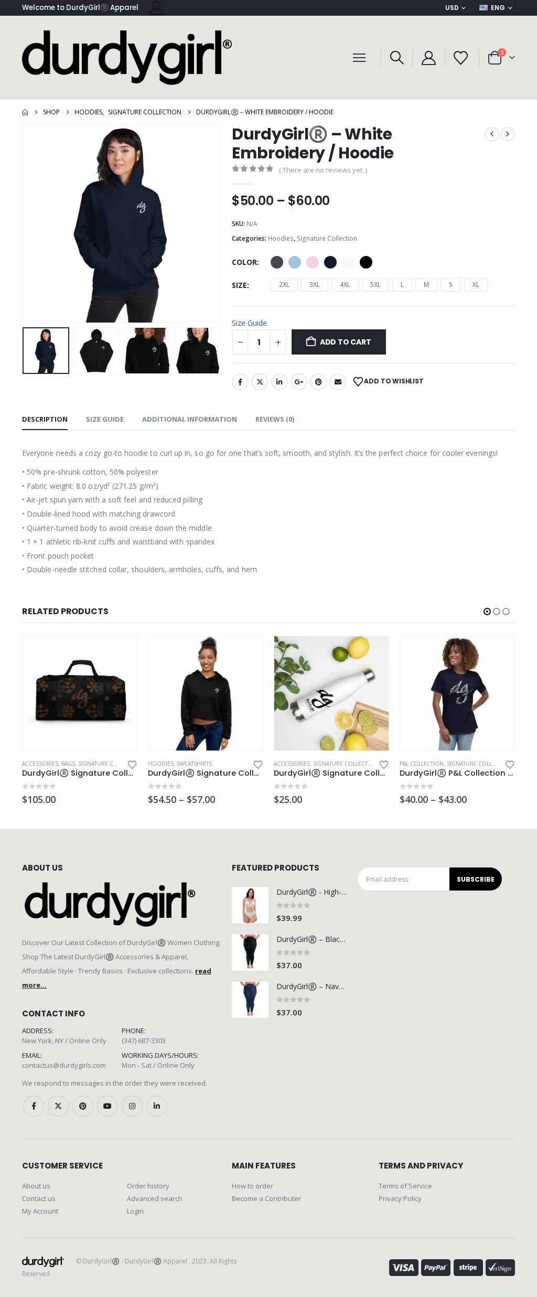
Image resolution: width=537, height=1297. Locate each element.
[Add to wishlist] (132, 763)
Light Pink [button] (312, 262)
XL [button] (475, 284)
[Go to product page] (80, 693)
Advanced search (154, 1198)
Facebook (240, 381)
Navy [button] (330, 262)
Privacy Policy (400, 1198)
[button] (397, 58)
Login (135, 1211)
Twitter (259, 381)
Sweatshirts (68, 763)
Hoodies (281, 238)
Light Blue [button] (294, 262)
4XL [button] (345, 284)
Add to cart (345, 342)
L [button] (402, 284)
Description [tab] (45, 419)
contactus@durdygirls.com (64, 1065)
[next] (507, 134)
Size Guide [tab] (105, 419)
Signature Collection (327, 238)
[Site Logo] (127, 57)
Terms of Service (405, 1186)
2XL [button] (284, 284)
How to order (252, 1186)
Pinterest (318, 381)
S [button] (451, 284)
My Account (40, 1211)
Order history (148, 1186)
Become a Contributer (266, 1198)
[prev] (492, 134)
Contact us (39, 1198)
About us (36, 1186)
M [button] (426, 284)
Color (244, 262)
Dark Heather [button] (277, 262)
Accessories (166, 763)
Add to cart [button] (245, 653)
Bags (446, 763)
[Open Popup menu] (359, 57)
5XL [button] (375, 284)
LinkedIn (279, 381)
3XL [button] (314, 284)
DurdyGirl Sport (481, 763)
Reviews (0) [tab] (274, 419)
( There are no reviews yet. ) (323, 170)
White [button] (348, 262)
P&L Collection (296, 763)
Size (239, 285)
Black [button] (366, 262)
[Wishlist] (461, 58)
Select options (119, 653)
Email (337, 381)
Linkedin (156, 1106)
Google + (299, 381)
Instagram (132, 1106)
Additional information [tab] (189, 419)
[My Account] (156, 8)
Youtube (107, 1106)
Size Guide (249, 323)
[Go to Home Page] (25, 112)
